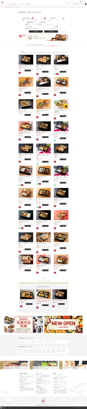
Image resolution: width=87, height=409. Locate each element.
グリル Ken (55, 267)
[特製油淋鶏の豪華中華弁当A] (43, 259)
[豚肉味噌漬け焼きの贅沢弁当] (61, 193)
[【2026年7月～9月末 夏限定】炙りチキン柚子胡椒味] (61, 104)
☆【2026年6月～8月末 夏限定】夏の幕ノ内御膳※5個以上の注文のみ (43, 301)
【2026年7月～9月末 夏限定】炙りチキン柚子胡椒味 (61, 111)
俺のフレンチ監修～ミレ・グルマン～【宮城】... (60, 135)
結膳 (2, 3)
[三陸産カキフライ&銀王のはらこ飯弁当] (26, 148)
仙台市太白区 (33, 351)
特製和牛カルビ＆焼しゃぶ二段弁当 (42, 110)
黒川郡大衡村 (26, 350)
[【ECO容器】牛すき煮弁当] (26, 215)
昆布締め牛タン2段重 (22, 265)
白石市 (20, 351)
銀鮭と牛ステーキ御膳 (23, 110)
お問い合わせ (67, 1)
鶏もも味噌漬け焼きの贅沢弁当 (41, 221)
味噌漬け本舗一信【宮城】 (22, 67)
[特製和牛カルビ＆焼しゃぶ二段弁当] (43, 104)
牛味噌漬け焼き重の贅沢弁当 (41, 132)
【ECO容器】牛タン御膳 (40, 176)
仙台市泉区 (29, 351)
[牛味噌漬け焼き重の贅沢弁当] (43, 126)
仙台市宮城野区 (39, 351)
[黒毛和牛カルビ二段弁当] (26, 82)
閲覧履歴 (72, 1)
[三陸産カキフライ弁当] (61, 148)
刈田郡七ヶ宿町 (49, 349)
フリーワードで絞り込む (28, 26)
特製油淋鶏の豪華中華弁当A (41, 265)
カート (79, 1)
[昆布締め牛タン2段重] (26, 259)
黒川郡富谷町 (36, 350)
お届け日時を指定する (42, 22)
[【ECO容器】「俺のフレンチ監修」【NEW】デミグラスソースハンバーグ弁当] (43, 148)
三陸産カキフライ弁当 (58, 154)
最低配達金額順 (41, 52)
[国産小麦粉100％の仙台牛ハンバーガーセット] (43, 237)
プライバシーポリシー (15, 407)
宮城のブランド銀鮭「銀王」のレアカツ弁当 (43, 66)
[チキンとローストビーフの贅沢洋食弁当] (26, 193)
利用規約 (26, 407)
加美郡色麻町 (59, 349)
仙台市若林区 (44, 351)
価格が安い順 (49, 52)
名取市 (65, 351)
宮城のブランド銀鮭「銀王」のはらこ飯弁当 (25, 244)
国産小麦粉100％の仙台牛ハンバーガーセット (43, 244)
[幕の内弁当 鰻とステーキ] (61, 82)
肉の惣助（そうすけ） (57, 113)
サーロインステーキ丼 (58, 221)
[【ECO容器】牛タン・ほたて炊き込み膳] (43, 193)
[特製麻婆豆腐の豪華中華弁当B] (26, 126)
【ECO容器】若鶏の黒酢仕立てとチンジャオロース (25, 177)
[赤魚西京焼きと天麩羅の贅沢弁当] (26, 60)
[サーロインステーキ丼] (61, 215)
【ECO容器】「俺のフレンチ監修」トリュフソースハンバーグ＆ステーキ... (61, 133)
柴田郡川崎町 (53, 350)
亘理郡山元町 (46, 352)
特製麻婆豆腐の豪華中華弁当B (24, 132)
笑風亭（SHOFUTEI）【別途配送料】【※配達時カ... (61, 245)
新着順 (35, 52)
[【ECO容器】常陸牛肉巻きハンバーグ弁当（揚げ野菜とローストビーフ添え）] (43, 82)
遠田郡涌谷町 (58, 351)
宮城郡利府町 (35, 352)
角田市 (40, 349)
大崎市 (31, 349)
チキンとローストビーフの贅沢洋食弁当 (25, 200)
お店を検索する (35, 31)
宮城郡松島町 (30, 352)
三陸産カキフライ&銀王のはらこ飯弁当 (26, 154)
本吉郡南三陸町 (41, 352)
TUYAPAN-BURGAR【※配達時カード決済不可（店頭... (43, 246)
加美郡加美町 (54, 349)
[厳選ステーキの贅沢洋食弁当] (61, 259)
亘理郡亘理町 (51, 352)
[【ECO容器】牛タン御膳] (43, 171)
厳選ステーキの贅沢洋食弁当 (59, 265)
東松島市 (20, 352)
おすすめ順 (24, 52)
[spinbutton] (22, 70)
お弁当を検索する (51, 31)
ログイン (84, 1)
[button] (23, 70)
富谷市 (55, 352)
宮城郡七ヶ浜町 (25, 352)
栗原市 (63, 349)
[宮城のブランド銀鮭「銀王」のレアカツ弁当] (43, 60)
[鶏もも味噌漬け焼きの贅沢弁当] (43, 215)
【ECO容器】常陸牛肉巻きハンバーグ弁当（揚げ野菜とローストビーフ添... (43, 89)
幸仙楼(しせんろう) (21, 134)
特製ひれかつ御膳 (23, 300)
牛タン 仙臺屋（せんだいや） (40, 178)
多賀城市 (48, 351)
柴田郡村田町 (63, 350)
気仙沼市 (40, 350)
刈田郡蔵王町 (44, 349)
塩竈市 (44, 350)
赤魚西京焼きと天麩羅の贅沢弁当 (25, 65)
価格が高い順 (56, 52)
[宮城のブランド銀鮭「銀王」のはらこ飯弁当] (26, 237)
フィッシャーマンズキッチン (22, 156)
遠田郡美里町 (53, 351)
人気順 (30, 52)
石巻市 (25, 349)
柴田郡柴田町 (58, 350)
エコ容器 (63, 18)
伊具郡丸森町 (21, 349)
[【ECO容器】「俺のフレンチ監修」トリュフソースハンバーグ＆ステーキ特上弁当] (61, 126)
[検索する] (85, 4)
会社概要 (10, 407)
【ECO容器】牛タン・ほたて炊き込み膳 (43, 200)
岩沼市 (28, 349)
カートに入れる (27, 70)
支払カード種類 (55, 26)
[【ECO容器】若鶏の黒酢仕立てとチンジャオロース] (26, 171)
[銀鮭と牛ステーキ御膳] (26, 104)
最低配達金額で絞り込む (30, 22)
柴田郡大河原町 (48, 350)
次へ (48, 280)
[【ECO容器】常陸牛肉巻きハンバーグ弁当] (61, 60)
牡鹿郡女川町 (35, 349)
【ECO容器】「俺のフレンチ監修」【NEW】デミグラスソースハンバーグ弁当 (43, 155)
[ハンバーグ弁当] (61, 237)
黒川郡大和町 (31, 350)
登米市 (62, 351)
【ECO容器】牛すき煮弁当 (23, 221)
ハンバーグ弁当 (56, 243)
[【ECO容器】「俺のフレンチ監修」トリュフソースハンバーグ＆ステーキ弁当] (61, 171)
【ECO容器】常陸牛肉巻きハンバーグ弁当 (61, 66)
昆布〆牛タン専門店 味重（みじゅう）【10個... (25, 267)
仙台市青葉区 (24, 351)
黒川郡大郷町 (21, 350)
